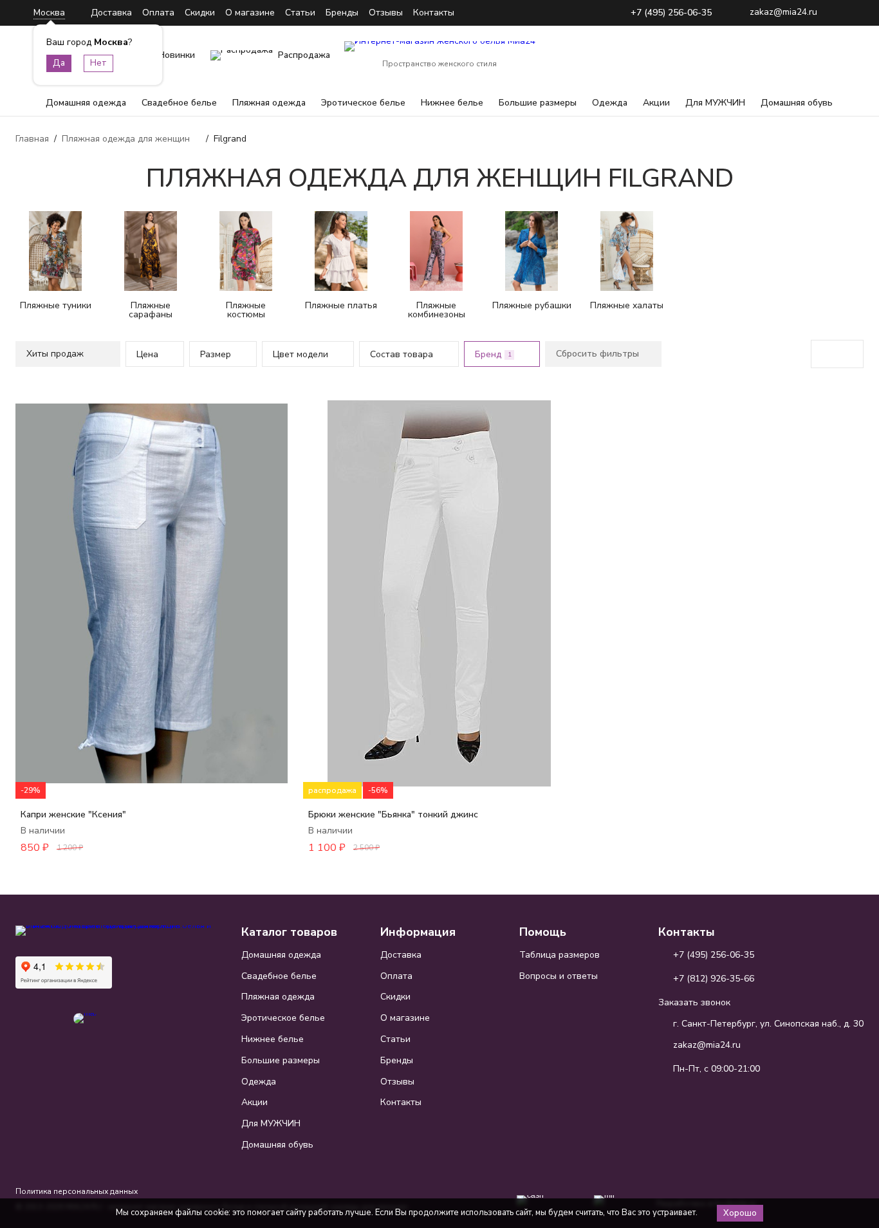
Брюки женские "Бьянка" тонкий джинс (393, 814)
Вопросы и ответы (558, 976)
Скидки (200, 12)
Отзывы (386, 12)
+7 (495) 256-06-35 (671, 13)
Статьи (300, 12)
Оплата (158, 12)
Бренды (342, 12)
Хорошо (740, 1213)
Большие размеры (538, 103)
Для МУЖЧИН (715, 103)
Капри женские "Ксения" (73, 814)
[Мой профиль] (773, 55)
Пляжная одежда (269, 103)
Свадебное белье (179, 103)
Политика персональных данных (76, 1191)
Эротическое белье (363, 103)
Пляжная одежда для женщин (126, 139)
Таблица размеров (559, 955)
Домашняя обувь (797, 103)
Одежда (609, 103)
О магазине (250, 12)
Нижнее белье (452, 103)
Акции (656, 103)
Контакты (433, 12)
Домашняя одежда (86, 103)
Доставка (111, 12)
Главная (32, 139)
